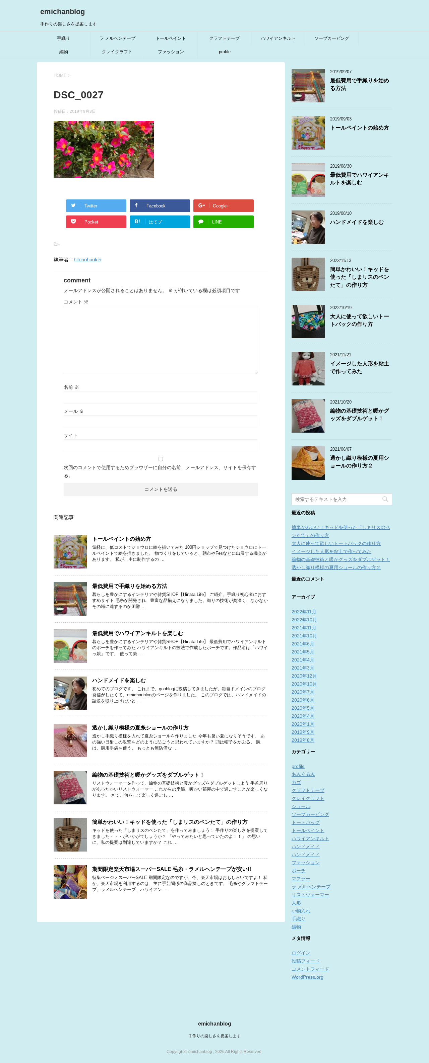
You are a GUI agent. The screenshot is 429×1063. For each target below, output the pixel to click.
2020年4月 (303, 716)
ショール (301, 806)
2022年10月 (304, 619)
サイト (71, 435)
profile (225, 51)
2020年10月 (304, 684)
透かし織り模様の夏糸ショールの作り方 (140, 727)
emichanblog (62, 11)
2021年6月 (303, 643)
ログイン (301, 953)
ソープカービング (331, 38)
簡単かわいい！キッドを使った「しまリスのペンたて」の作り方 (170, 822)
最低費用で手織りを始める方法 (132, 586)
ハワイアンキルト (278, 38)
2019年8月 (303, 740)
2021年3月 (303, 668)
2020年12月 (304, 676)
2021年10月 (304, 635)
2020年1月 (303, 724)
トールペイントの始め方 (121, 539)
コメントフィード (310, 969)
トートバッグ (306, 822)
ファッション (171, 51)
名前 (71, 387)
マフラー (301, 878)
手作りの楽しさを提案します (214, 1036)
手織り (63, 38)
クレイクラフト (117, 51)
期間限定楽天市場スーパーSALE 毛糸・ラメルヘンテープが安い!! (171, 869)
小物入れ (301, 910)
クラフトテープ (224, 38)
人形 (296, 902)
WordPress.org (307, 977)
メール (74, 411)
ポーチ (299, 870)
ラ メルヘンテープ (117, 38)
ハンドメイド (306, 846)
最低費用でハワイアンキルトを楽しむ (137, 633)
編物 (63, 51)
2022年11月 (304, 611)
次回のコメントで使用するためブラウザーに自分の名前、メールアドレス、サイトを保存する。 (160, 471)
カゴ (296, 782)
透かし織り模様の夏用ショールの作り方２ (359, 461)
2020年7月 (303, 692)
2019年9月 (303, 732)
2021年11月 (304, 627)
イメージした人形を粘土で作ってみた (359, 367)
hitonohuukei (87, 259)
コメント (76, 301)
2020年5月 (303, 708)
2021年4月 (303, 659)
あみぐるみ (303, 774)
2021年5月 (303, 651)
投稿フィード (306, 961)
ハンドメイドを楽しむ (119, 680)
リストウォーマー (310, 894)
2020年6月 (303, 700)
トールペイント (171, 38)
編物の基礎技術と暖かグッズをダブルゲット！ (148, 775)
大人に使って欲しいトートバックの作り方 (359, 320)
